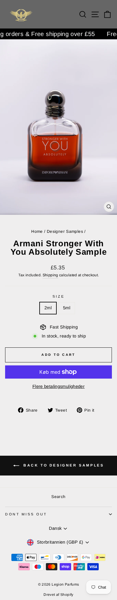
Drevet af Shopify (58, 594)
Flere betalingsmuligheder (58, 386)
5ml (66, 307)
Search (58, 496)
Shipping (50, 275)
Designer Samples (65, 231)
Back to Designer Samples (63, 465)
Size (58, 296)
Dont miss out (26, 514)
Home (37, 231)
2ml (48, 307)
